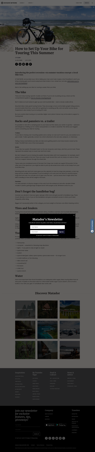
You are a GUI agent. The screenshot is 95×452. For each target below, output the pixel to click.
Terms (49, 235)
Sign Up (61, 232)
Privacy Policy (56, 235)
